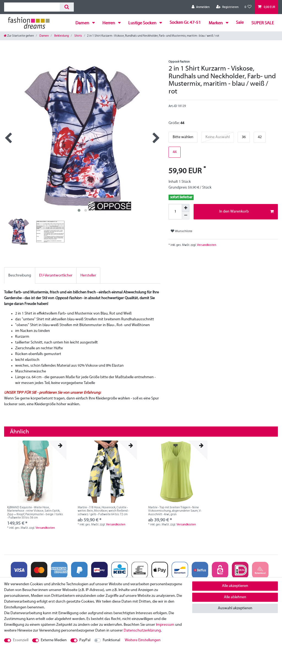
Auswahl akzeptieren (235, 608)
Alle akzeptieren (235, 586)
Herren (109, 23)
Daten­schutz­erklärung (142, 631)
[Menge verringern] (185, 215)
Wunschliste (183, 231)
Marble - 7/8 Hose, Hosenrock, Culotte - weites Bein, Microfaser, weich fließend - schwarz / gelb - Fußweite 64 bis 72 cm (103, 511)
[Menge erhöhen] (185, 208)
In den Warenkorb (234, 212)
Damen (82, 23)
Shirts (78, 35)
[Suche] (67, 7)
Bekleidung (61, 35)
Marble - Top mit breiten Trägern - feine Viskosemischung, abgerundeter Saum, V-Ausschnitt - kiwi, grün (174, 511)
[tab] (19, 275)
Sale (240, 22)
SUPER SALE (262, 23)
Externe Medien (54, 640)
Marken (216, 23)
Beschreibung (19, 275)
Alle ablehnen (235, 597)
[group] (35, 472)
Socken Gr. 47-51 (185, 22)
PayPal (84, 640)
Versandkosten (206, 245)
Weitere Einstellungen (143, 640)
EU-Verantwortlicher (55, 275)
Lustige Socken (142, 23)
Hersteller (88, 275)
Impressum (165, 625)
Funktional (111, 640)
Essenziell (20, 640)
